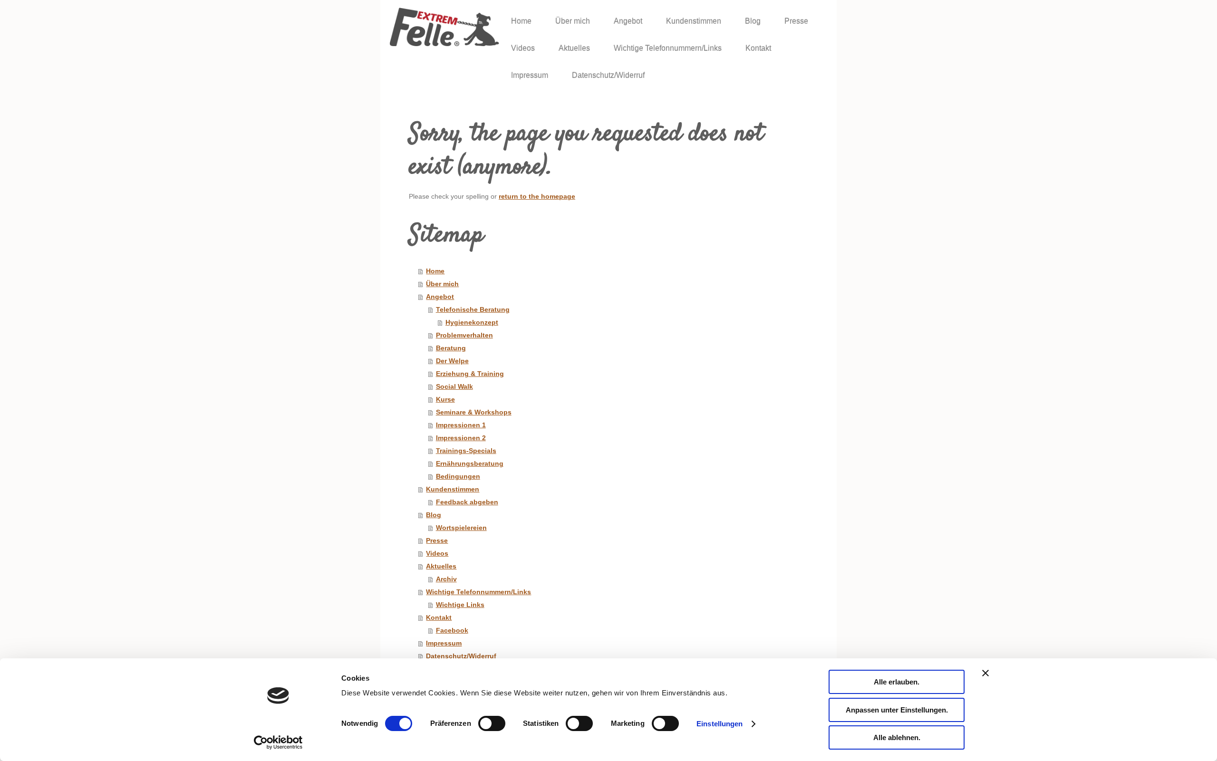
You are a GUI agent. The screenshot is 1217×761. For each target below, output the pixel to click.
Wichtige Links (460, 604)
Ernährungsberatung (469, 463)
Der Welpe (452, 361)
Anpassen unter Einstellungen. (897, 710)
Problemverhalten (464, 335)
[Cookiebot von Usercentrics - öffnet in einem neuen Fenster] (278, 742)
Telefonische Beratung (473, 309)
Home (435, 271)
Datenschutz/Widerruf (461, 656)
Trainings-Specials (466, 450)
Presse (437, 540)
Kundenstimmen (452, 489)
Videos (437, 553)
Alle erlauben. (896, 682)
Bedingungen (458, 476)
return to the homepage (537, 196)
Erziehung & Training (470, 373)
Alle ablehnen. (896, 737)
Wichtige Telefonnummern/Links (478, 592)
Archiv (446, 579)
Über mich (442, 284)
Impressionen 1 (461, 425)
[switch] (491, 723)
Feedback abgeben (467, 502)
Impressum (444, 643)
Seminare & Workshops (474, 412)
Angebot (440, 296)
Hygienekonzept (471, 322)
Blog (433, 515)
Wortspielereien (461, 527)
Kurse (445, 399)
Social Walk (454, 386)
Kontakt (439, 617)
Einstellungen (719, 724)
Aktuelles (441, 566)
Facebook (452, 630)
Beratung (451, 348)
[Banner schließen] (985, 673)
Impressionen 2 (461, 438)
